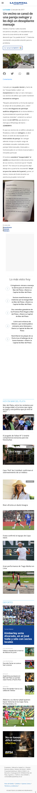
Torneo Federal (8, 629)
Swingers (6, 231)
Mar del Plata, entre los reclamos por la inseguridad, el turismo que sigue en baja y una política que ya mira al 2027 (18, 408)
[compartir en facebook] (7, 73)
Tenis (31, 543)
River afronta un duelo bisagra (15, 505)
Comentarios (7, 79)
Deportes (5, 686)
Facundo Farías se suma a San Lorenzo (12, 664)
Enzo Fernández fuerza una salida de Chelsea (12, 690)
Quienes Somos (26, 783)
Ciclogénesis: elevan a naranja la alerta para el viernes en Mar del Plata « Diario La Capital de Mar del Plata (20, 288)
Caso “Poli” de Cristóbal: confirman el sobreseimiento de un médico (18, 471)
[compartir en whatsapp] (22, 73)
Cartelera (17, 783)
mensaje (6, 229)
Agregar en (13, 48)
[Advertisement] (18, 252)
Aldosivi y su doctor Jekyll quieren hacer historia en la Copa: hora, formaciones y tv (16, 702)
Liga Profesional (8, 648)
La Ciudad (6, 10)
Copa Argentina (28, 707)
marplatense (8, 227)
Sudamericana (28, 512)
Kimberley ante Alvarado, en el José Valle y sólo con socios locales (18, 637)
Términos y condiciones (11, 786)
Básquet (5, 674)
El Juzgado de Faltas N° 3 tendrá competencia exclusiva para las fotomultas (16, 437)
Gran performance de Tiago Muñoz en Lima (18, 567)
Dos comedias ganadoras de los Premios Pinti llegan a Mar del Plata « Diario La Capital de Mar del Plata (20, 312)
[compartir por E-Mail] (30, 73)
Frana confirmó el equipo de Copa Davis (17, 537)
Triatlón (30, 573)
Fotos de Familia (9, 783)
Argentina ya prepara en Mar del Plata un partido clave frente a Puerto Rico (12, 678)
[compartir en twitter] (15, 73)
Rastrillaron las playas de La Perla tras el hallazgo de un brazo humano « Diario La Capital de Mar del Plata (20, 339)
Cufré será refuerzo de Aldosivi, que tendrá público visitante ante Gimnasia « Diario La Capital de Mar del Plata (20, 326)
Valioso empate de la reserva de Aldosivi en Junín (13, 651)
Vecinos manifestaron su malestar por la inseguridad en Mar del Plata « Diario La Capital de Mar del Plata (20, 300)
